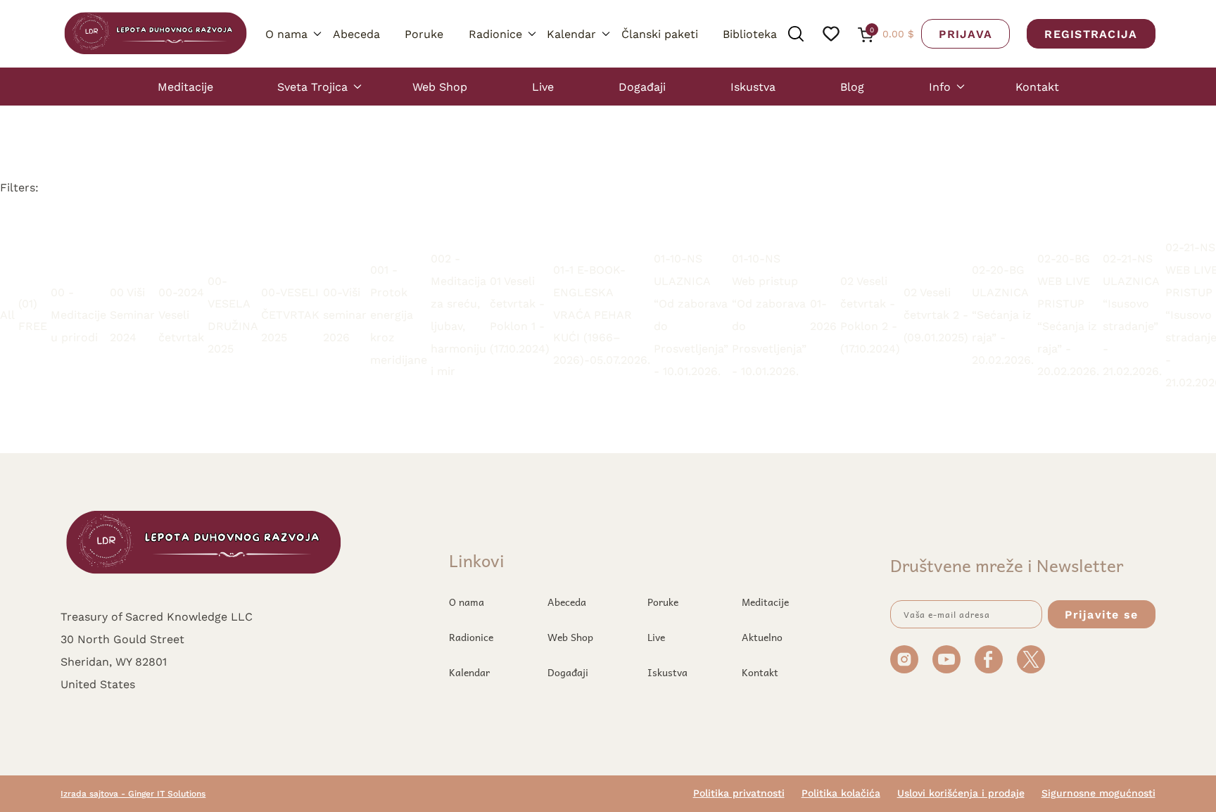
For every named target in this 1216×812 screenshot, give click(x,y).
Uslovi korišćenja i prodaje (961, 793)
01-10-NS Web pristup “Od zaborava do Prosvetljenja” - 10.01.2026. (769, 314)
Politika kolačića (841, 793)
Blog (852, 86)
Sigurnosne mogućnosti (1098, 793)
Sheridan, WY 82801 (114, 661)
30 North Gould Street (122, 638)
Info (940, 86)
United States (98, 683)
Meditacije (185, 86)
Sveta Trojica (312, 86)
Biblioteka (750, 33)
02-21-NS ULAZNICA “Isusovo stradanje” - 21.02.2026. (1132, 314)
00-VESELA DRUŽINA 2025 (233, 314)
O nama (286, 33)
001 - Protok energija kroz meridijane (398, 314)
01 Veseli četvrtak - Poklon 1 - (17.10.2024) (520, 314)
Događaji (642, 86)
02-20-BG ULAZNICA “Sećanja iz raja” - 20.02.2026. (1003, 314)
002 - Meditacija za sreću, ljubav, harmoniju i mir (458, 314)
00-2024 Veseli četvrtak (181, 314)
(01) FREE (32, 314)
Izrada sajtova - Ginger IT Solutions (133, 793)
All (7, 314)
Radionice (495, 33)
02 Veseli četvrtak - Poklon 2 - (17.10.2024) (870, 314)
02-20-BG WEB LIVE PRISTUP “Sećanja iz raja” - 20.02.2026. (1068, 314)
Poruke (424, 33)
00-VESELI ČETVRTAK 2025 (290, 314)
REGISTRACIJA (1090, 33)
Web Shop (439, 86)
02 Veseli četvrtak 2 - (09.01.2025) (936, 314)
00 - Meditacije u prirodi (78, 314)
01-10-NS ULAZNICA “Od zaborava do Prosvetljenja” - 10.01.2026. (691, 314)
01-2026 (823, 314)
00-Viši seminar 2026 (345, 314)
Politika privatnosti (739, 793)
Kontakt (1037, 86)
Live (543, 86)
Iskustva (752, 86)
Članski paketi (659, 33)
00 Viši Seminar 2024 (132, 314)
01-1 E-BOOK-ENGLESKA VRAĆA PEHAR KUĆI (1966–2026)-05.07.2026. (601, 314)
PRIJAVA (965, 33)
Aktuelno (762, 636)
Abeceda (356, 33)
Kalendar (571, 33)
